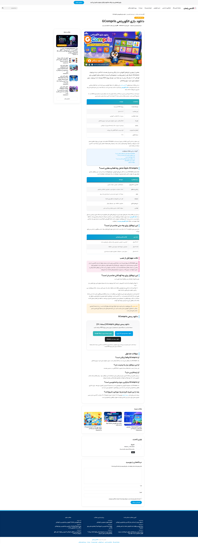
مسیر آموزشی (157, 8)
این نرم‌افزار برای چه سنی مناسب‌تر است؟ (126, 155)
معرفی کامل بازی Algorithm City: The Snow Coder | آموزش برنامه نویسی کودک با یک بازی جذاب (62, 79)
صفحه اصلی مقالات (139, 14)
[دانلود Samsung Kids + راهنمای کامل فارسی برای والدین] (133, 418)
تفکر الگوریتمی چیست (123, 221)
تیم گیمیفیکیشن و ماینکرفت (136, 25)
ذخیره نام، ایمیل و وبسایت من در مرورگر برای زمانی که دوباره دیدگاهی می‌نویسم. (125, 499)
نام (141, 485)
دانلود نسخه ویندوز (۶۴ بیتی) (124, 333)
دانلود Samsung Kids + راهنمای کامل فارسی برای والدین (134, 427)
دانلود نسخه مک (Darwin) (113, 339)
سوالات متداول (131, 162)
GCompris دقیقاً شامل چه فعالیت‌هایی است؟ (125, 153)
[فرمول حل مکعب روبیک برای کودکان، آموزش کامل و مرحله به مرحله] (73, 60)
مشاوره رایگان (79, 2)
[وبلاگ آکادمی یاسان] (190, 8)
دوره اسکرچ (125, 395)
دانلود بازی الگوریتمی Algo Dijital (114, 423)
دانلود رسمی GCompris (130, 160)
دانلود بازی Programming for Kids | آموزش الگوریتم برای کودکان (93, 427)
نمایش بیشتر (67, 98)
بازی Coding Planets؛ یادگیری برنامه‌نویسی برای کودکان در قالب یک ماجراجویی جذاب (67, 51)
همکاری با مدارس (166, 8)
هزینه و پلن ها (148, 8)
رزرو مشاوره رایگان (132, 8)
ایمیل (140, 492)
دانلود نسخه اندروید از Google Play (103, 333)
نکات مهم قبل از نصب (130, 157)
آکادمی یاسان (123, 85)
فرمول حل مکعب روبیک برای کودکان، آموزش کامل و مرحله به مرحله (62, 59)
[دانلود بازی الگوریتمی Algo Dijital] (113, 417)
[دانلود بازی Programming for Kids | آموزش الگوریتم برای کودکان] (93, 418)
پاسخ (133, 452)
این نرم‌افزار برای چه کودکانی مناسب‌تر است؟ (125, 159)
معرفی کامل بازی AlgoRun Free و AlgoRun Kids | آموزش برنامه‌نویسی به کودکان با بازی (62, 69)
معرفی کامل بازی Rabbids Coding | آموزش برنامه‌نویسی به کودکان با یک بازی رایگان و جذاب (62, 90)
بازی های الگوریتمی (131, 14)
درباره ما (140, 8)
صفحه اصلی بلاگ (177, 8)
